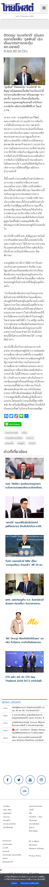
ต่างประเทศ (7, 840)
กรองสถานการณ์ (35, 806)
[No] (46, 880)
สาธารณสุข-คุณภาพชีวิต (12, 855)
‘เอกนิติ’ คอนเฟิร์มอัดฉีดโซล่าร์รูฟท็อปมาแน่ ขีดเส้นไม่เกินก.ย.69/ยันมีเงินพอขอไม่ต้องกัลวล (23, 526)
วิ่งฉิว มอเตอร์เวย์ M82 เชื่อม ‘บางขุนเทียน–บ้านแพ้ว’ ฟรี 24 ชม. (24, 563)
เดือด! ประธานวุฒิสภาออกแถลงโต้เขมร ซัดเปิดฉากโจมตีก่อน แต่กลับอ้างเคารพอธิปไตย (28, 739)
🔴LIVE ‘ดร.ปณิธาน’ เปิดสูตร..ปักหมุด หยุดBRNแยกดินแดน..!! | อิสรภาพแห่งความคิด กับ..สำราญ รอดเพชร (28, 731)
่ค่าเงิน (24, 433)
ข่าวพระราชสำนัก (9, 824)
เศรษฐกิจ (21, 443)
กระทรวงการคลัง (11, 433)
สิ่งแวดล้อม (33, 831)
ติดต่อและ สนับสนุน (36, 848)
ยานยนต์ (6, 851)
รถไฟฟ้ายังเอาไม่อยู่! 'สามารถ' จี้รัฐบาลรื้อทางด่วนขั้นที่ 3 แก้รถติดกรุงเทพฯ (28, 724)
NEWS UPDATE (11, 702)
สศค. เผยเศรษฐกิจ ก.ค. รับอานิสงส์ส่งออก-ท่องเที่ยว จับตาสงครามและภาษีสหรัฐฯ (24, 603)
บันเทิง (5, 858)
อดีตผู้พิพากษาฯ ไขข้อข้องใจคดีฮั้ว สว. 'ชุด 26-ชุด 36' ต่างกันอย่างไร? (28, 709)
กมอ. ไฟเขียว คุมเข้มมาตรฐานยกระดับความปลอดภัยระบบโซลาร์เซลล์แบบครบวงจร (24, 487)
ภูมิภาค (31, 827)
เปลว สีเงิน (7, 809)
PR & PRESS (34, 841)
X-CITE (5, 848)
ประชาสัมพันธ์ (34, 824)
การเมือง (6, 806)
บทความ (6, 817)
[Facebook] (8, 780)
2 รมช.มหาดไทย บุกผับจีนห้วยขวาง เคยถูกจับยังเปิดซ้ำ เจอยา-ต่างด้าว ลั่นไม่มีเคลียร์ (28, 716)
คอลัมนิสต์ (7, 813)
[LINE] (24, 791)
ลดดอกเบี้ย (9, 443)
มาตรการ (30, 438)
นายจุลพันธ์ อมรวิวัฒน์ (13, 438)
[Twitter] (19, 780)
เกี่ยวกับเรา (33, 845)
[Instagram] (41, 780)
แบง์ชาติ (32, 443)
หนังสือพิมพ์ (8, 827)
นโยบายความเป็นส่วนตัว (30, 883)
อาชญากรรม (7, 844)
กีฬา (30, 813)
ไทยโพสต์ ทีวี (8, 862)
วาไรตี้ (31, 809)
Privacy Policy (35, 855)
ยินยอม (14, 883)
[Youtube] (30, 780)
